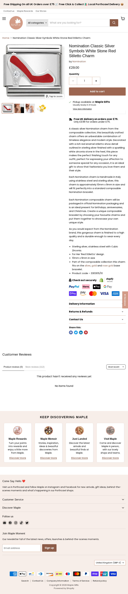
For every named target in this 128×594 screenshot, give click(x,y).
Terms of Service (80, 580)
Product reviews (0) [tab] (13, 367)
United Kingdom (108, 562)
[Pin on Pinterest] (86, 332)
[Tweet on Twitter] (76, 332)
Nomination (79, 61)
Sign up (49, 548)
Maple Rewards (25, 11)
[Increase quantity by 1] (96, 81)
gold (94, 265)
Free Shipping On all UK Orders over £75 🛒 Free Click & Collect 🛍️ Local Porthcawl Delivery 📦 (64, 4)
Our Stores (41, 11)
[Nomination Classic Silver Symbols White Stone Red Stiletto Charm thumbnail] (7, 108)
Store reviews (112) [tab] (34, 367)
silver (88, 265)
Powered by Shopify (64, 588)
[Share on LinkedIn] (81, 332)
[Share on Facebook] (71, 332)
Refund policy (100, 580)
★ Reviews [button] (125, 300)
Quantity (74, 74)
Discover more (17, 458)
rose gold (108, 265)
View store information (82, 109)
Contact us (8, 11)
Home (5, 38)
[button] (61, 564)
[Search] (114, 22)
